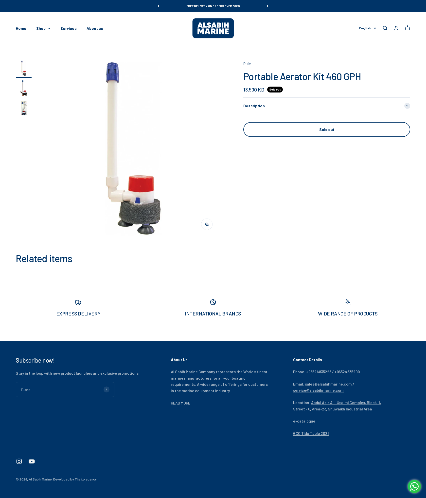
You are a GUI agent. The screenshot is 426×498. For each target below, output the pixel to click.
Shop (41, 28)
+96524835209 (347, 371)
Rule (247, 63)
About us (95, 28)
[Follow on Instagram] (19, 461)
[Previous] (158, 5)
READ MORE (180, 403)
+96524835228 (318, 371)
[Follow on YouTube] (31, 461)
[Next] (267, 5)
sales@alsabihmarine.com (328, 384)
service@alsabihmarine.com (318, 390)
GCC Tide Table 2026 (311, 433)
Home (21, 28)
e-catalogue (304, 421)
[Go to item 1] (24, 69)
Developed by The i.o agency (75, 479)
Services (68, 28)
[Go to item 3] (24, 108)
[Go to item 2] (24, 88)
